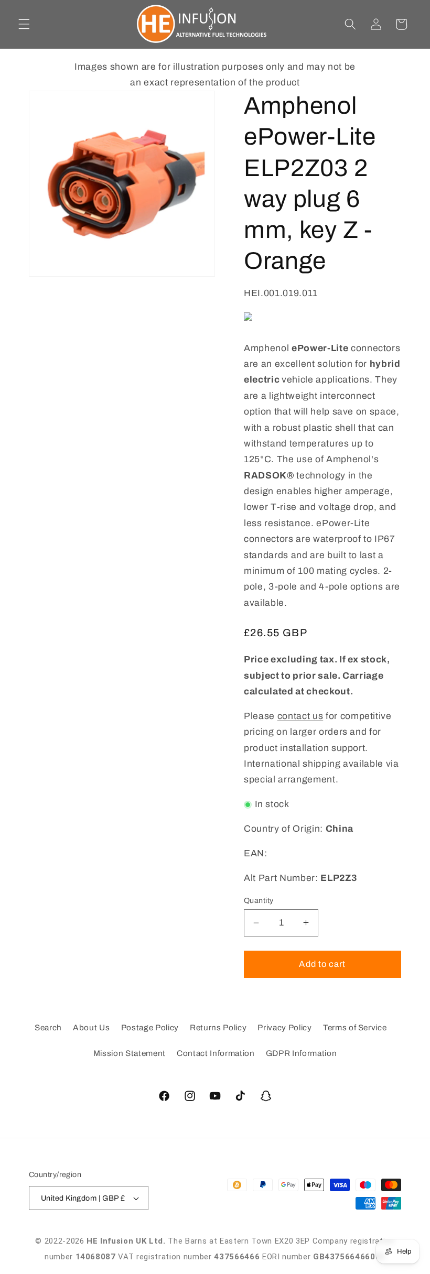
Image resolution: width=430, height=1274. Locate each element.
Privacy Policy (284, 1027)
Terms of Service (355, 1027)
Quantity (259, 900)
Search (48, 1027)
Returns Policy (218, 1027)
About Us (91, 1027)
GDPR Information (301, 1053)
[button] (24, 24)
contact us (300, 716)
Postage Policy (150, 1027)
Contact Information (216, 1053)
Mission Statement (129, 1053)
